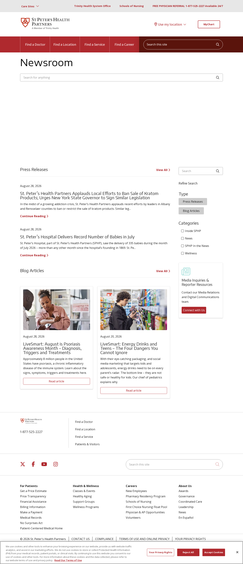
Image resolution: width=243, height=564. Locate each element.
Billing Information (32, 507)
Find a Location (64, 44)
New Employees (136, 491)
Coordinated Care (190, 502)
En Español (186, 518)
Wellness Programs (86, 507)
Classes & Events (84, 491)
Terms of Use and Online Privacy (144, 539)
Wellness (191, 253)
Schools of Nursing (132, 6)
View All (162, 170)
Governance (187, 496)
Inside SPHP (193, 231)
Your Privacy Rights (190, 539)
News (188, 238)
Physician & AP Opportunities (145, 512)
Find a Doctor (35, 44)
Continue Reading (33, 216)
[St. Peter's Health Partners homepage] (45, 30)
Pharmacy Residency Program (145, 496)
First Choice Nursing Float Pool (146, 507)
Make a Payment (31, 512)
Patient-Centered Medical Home (41, 528)
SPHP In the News (197, 246)
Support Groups (84, 502)
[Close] (237, 552)
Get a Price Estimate (33, 491)
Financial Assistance (33, 502)
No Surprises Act (31, 523)
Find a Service (94, 44)
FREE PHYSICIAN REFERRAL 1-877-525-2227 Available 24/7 (188, 6)
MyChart (209, 24)
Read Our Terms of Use (68, 560)
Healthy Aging (82, 496)
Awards (183, 491)
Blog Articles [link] (191, 211)
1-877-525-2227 (31, 432)
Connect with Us (194, 310)
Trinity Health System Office (92, 6)
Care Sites (27, 6)
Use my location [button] (170, 24)
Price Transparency (33, 496)
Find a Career (124, 44)
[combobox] (183, 44)
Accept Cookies (213, 552)
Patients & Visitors (87, 444)
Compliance (104, 539)
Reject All (188, 552)
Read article (56, 381)
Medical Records (31, 518)
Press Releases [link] (193, 202)
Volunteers (133, 518)
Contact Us (81, 539)
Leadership (186, 507)
